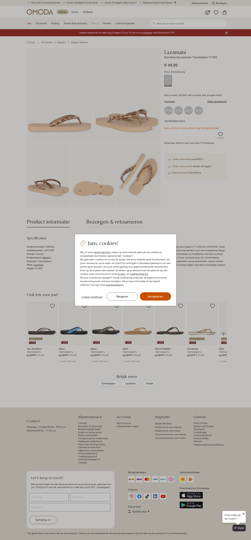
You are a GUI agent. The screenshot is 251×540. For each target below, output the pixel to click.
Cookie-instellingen (92, 297)
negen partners (102, 252)
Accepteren (155, 296)
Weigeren (122, 296)
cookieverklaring (139, 274)
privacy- (121, 274)
